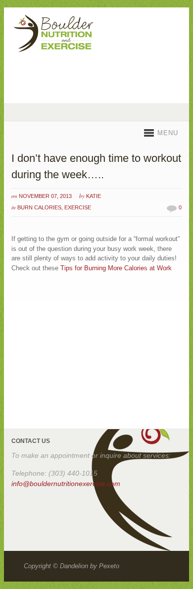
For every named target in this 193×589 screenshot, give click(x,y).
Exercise (77, 207)
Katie (93, 196)
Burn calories (39, 207)
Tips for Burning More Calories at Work (116, 268)
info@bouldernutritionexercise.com (65, 484)
